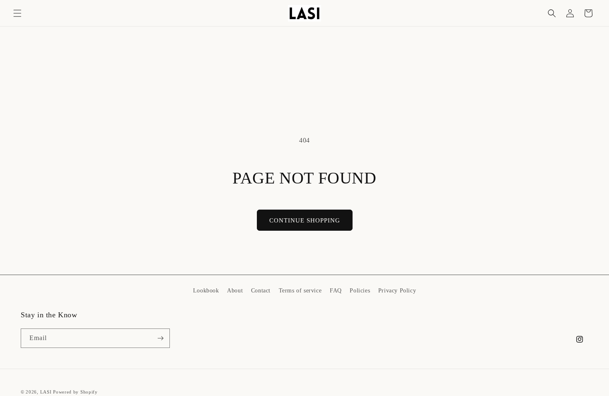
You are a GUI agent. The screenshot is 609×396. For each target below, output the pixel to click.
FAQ (336, 290)
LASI (46, 391)
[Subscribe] (160, 338)
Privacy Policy (397, 290)
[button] (17, 13)
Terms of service (300, 290)
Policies (360, 290)
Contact (261, 290)
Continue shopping (304, 220)
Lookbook (206, 290)
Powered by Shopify (75, 391)
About (235, 290)
